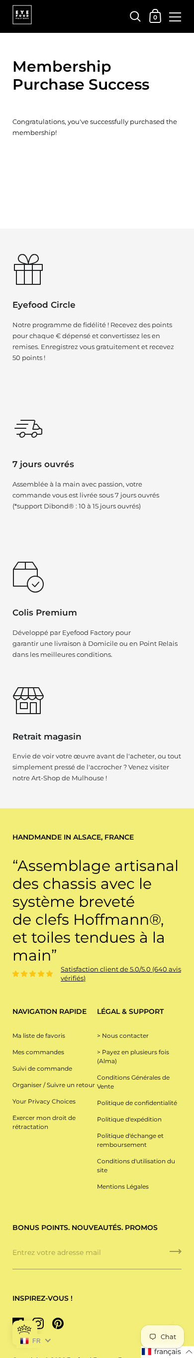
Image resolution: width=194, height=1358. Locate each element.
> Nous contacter (123, 1035)
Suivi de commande (42, 1068)
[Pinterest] (58, 1323)
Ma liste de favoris (38, 1035)
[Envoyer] (176, 1254)
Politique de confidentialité (137, 1103)
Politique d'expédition (129, 1119)
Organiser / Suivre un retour (53, 1085)
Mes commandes (38, 1052)
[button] (167, 1352)
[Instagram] (38, 1323)
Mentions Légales (123, 1186)
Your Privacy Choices (44, 1101)
